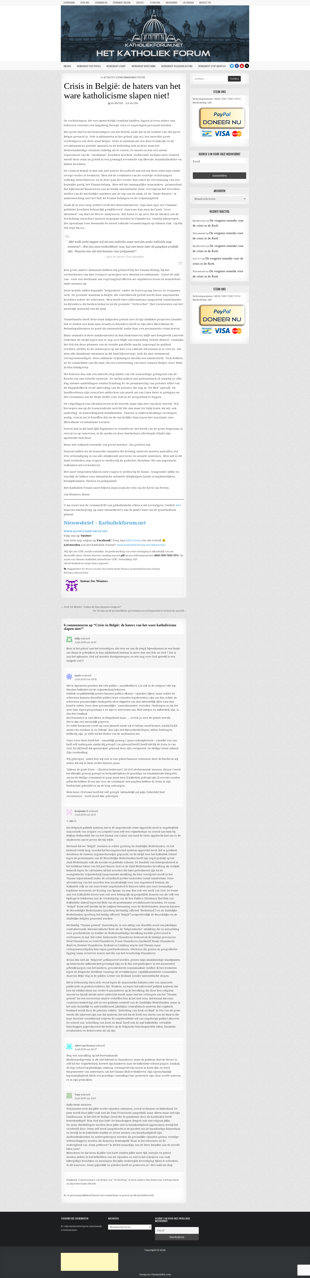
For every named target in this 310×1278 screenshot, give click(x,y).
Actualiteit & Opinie (113, 77)
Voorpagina (69, 2)
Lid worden (188, 2)
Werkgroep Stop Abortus (212, 66)
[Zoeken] (247, 66)
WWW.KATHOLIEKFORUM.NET (86, 531)
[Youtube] (242, 66)
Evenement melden (121, 2)
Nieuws (67, 66)
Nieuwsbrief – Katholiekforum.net (105, 523)
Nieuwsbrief (171, 2)
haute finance (121, 569)
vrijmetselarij (80, 572)
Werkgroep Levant (116, 66)
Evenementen (101, 2)
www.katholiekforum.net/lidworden (141, 545)
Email (196, 161)
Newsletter (205, 2)
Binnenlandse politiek (134, 77)
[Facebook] (237, 66)
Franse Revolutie (104, 569)
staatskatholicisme (140, 569)
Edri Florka (133, 540)
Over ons (84, 2)
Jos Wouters (117, 103)
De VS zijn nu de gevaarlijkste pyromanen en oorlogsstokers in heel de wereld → (140, 610)
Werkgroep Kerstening (143, 66)
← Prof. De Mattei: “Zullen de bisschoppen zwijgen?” (91, 607)
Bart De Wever (84, 569)
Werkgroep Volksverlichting (176, 66)
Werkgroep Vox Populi (89, 66)
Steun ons (155, 2)
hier (178, 505)
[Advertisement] (89, 1262)
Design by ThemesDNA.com (155, 1274)
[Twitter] (232, 66)
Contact (140, 2)
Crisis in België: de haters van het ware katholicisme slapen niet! (122, 90)
